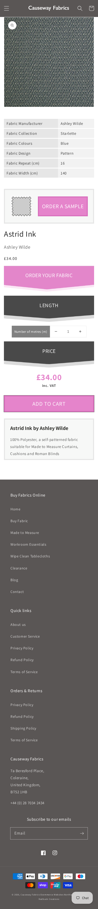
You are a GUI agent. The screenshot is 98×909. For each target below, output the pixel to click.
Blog (14, 580)
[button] (6, 8)
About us (18, 624)
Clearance (18, 568)
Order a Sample (63, 206)
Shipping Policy (23, 728)
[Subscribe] (82, 833)
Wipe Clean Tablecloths (30, 556)
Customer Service (25, 636)
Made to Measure (24, 532)
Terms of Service (24, 671)
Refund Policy (22, 659)
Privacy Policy (21, 648)
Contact (17, 591)
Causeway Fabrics (30, 894)
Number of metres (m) (30, 331)
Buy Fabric (19, 520)
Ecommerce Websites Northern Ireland (62, 894)
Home (15, 509)
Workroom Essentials (28, 544)
